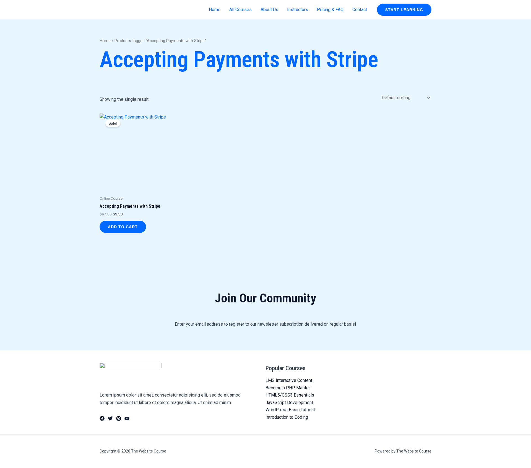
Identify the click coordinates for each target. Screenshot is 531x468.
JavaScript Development (289, 402)
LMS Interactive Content (289, 380)
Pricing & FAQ (330, 9)
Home (214, 9)
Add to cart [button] (123, 227)
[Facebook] (102, 418)
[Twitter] (110, 418)
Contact (359, 9)
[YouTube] (126, 418)
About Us (269, 9)
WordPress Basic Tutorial (290, 409)
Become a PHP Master (288, 387)
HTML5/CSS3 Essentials (290, 395)
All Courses (240, 9)
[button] (404, 10)
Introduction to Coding (287, 417)
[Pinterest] (118, 418)
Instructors (297, 9)
